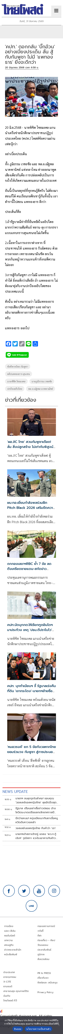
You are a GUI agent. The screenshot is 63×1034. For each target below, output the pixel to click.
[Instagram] (54, 890)
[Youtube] (39, 890)
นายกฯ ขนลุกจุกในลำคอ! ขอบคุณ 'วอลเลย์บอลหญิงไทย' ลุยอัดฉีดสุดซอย (36, 800)
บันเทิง (6, 996)
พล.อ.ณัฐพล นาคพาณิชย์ (40, 388)
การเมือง (8, 926)
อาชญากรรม (9, 977)
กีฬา (39, 935)
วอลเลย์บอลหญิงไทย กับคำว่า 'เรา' (35, 828)
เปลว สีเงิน (10, 931)
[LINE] (31, 906)
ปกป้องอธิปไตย (14, 388)
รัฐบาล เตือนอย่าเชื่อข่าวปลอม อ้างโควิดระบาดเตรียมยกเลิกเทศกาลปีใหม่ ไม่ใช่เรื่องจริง (35, 810)
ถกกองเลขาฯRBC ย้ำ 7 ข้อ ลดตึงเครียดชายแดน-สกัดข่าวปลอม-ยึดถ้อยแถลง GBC (29, 568)
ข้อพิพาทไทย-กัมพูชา (17, 366)
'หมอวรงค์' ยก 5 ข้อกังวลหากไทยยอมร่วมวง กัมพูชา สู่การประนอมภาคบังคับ (31, 751)
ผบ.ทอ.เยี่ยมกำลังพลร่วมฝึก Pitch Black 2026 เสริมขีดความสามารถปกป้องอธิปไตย (31, 507)
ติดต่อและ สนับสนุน (47, 982)
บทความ (8, 940)
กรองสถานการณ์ (46, 926)
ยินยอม (17, 1029)
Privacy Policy (45, 992)
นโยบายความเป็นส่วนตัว (38, 1029)
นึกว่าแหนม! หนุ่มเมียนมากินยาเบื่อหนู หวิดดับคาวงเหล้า (36, 820)
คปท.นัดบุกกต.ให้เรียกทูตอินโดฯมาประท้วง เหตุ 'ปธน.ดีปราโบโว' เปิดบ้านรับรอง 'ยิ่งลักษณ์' (30, 629)
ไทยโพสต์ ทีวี (10, 1000)
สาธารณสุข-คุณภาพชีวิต (16, 991)
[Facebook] (8, 890)
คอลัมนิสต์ (9, 935)
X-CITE (7, 982)
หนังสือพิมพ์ (10, 954)
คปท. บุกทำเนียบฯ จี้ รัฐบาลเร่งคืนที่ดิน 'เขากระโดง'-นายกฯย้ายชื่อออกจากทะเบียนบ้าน (31, 690)
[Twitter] (24, 890)
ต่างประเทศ (9, 972)
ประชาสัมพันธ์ (44, 950)
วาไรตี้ (40, 931)
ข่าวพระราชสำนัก (12, 950)
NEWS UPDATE (15, 791)
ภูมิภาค (41, 954)
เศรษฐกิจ (8, 945)
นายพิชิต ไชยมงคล (16, 381)
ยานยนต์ (7, 986)
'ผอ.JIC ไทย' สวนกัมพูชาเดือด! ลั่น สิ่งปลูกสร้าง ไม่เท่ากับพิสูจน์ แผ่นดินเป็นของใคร (30, 446)
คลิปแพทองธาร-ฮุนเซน (18, 373)
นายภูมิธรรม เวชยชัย (42, 381)
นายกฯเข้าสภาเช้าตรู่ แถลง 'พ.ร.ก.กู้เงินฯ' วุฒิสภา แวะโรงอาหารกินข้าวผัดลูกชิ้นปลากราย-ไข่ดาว (35, 836)
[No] (58, 1025)
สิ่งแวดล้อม (43, 959)
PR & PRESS (44, 973)
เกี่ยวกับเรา (43, 978)
